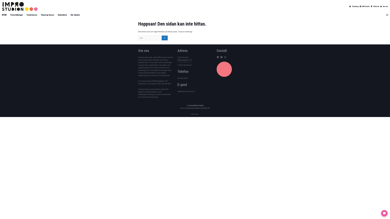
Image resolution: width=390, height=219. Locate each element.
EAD (198, 114)
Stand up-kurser (47, 15)
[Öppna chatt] (384, 213)
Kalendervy (62, 15)
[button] (387, 15)
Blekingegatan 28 (184, 60)
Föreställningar (16, 15)
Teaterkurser (32, 15)
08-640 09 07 (182, 78)
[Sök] (165, 38)
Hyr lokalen (75, 15)
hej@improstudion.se (186, 91)
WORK (4, 15)
